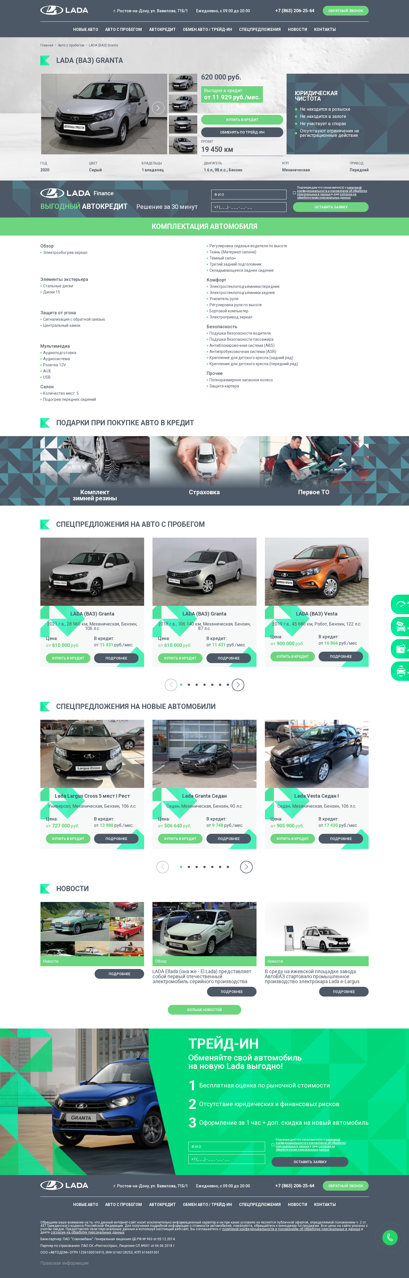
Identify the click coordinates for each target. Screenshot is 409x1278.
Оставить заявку (331, 207)
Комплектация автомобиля (204, 226)
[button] (158, 108)
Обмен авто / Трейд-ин (207, 29)
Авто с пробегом (123, 29)
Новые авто (85, 29)
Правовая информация (64, 1263)
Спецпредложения (260, 29)
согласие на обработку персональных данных (87, 1232)
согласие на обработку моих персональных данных (326, 196)
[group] (104, 114)
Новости (297, 29)
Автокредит (162, 29)
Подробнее (116, 658)
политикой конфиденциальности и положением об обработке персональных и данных (332, 191)
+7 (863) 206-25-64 (294, 11)
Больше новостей (204, 1010)
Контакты (325, 29)
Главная (46, 45)
